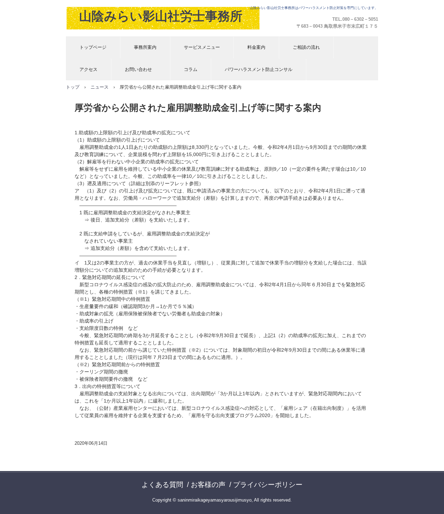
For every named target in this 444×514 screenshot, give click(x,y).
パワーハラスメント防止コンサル (258, 69)
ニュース (100, 87)
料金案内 (256, 47)
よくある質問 (162, 484)
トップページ (92, 47)
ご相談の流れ (306, 47)
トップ (72, 87)
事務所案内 (145, 47)
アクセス (88, 69)
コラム (190, 69)
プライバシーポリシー (267, 484)
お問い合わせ (140, 69)
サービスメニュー (202, 47)
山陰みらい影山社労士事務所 (161, 16)
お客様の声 (208, 484)
